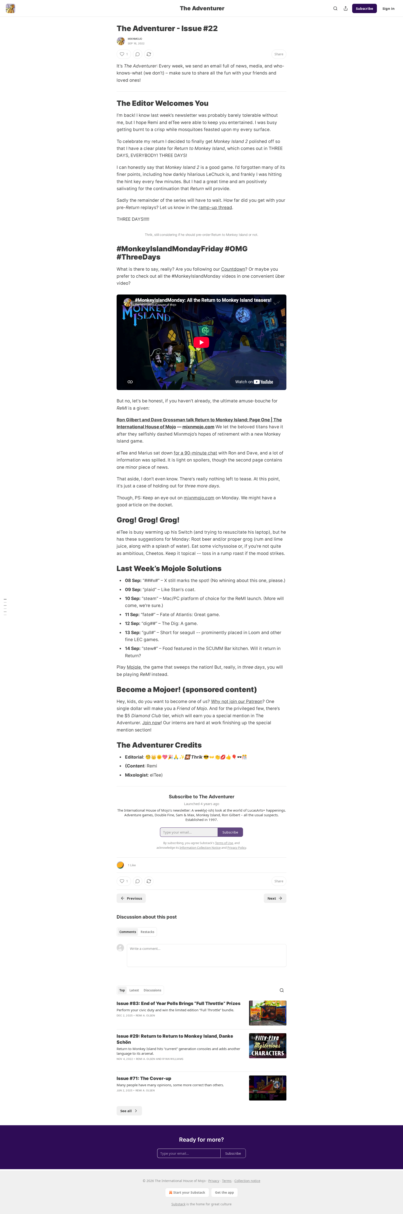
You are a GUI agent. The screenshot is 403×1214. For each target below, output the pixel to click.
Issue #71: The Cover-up (144, 1078)
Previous (134, 898)
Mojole (134, 667)
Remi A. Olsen (145, 1015)
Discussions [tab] (152, 990)
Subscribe (364, 8)
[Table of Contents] (5, 607)
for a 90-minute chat (195, 453)
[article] (201, 1013)
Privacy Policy (236, 847)
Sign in (388, 8)
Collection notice (247, 1181)
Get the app (224, 1192)
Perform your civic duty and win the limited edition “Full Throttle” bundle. (175, 1010)
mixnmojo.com (198, 427)
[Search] (335, 8)
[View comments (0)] (137, 54)
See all (126, 1110)
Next (272, 898)
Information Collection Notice (200, 847)
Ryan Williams (172, 1059)
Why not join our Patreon (236, 701)
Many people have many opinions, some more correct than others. (170, 1085)
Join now (151, 722)
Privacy (213, 1181)
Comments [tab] (127, 932)
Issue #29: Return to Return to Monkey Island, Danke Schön (175, 1039)
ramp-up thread (215, 207)
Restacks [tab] (147, 932)
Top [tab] (122, 990)
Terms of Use (224, 843)
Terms (227, 1181)
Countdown (233, 269)
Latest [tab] (134, 990)
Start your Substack (189, 1192)
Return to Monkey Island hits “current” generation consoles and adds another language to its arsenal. (178, 1051)
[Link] (110, 103)
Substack (178, 1204)
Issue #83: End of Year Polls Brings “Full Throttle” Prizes (178, 1003)
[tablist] (137, 932)
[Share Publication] (345, 8)
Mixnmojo (135, 38)
